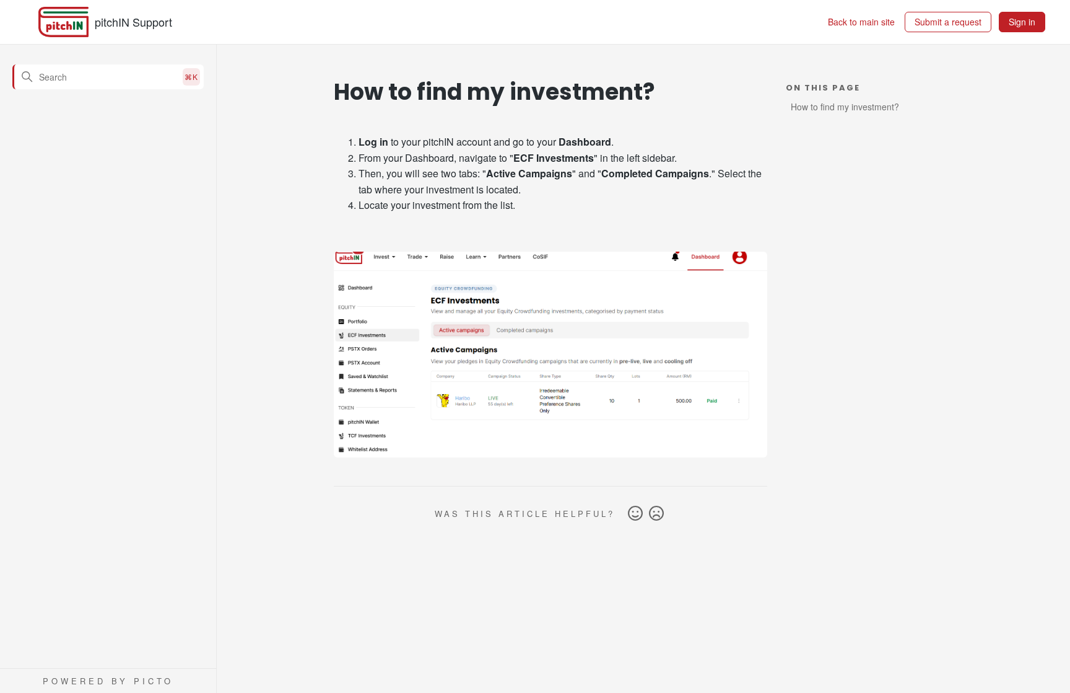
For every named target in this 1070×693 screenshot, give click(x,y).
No (656, 514)
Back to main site (861, 21)
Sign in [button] (1022, 21)
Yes (635, 514)
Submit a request (948, 21)
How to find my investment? (845, 106)
